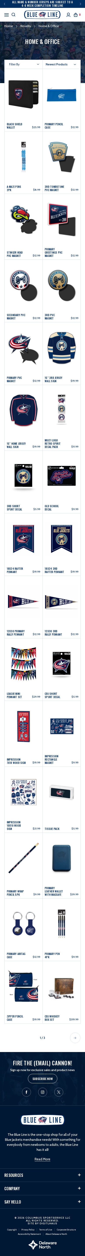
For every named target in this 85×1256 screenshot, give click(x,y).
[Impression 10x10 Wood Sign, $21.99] (24, 791)
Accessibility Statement (29, 1234)
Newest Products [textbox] (57, 64)
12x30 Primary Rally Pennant (16, 632)
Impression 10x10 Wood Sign (14, 825)
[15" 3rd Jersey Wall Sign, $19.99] (61, 345)
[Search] (13, 15)
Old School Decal (52, 507)
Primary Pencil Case (54, 125)
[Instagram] (42, 1092)
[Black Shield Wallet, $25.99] (24, 92)
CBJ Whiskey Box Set (52, 1018)
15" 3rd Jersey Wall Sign (54, 379)
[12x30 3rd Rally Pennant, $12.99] (61, 599)
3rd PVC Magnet (50, 316)
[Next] (75, 1038)
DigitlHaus (48, 1223)
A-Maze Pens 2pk (14, 188)
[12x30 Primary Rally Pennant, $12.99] (24, 599)
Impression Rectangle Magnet (52, 759)
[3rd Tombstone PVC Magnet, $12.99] (61, 154)
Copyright (12, 1229)
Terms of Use (45, 1229)
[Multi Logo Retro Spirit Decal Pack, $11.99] (61, 409)
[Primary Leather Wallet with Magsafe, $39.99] (61, 857)
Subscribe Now (42, 1078)
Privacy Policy (27, 1229)
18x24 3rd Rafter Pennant (54, 570)
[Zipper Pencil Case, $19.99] (24, 984)
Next (80, 4)
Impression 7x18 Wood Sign (16, 761)
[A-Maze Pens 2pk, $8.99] (24, 154)
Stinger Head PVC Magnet (15, 254)
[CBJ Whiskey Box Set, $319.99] (61, 984)
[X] (58, 1092)
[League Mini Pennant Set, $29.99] (24, 661)
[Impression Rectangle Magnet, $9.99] (61, 725)
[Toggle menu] (6, 14)
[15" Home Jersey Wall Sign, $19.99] (24, 409)
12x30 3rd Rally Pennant (53, 632)
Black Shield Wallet (14, 125)
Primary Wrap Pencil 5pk (15, 893)
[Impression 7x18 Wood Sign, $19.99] (24, 725)
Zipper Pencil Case (15, 1018)
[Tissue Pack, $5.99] (61, 791)
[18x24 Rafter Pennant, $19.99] (24, 536)
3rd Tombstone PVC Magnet (54, 188)
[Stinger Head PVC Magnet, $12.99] (24, 218)
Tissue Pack (52, 828)
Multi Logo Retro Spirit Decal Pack (53, 443)
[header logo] (43, 14)
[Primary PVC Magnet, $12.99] (24, 345)
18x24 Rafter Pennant (15, 570)
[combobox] (61, 64)
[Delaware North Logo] (42, 1245)
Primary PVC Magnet (14, 379)
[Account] (68, 15)
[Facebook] (26, 1092)
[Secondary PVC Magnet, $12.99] (24, 283)
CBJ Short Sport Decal (52, 695)
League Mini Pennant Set (14, 695)
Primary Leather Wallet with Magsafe (54, 891)
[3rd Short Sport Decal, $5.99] (24, 474)
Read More (42, 1159)
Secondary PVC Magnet (16, 316)
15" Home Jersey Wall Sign (16, 445)
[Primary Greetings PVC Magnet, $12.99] (61, 218)
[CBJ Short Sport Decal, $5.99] (61, 661)
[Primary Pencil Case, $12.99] (61, 92)
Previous (4, 4)
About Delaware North (56, 1234)
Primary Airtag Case (16, 955)
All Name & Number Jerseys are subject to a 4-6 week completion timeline (42, 3)
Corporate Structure (66, 1229)
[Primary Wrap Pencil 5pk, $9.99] (24, 857)
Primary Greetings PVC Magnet (53, 252)
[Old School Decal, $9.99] (61, 474)
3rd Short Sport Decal (14, 507)
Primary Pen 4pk (52, 955)
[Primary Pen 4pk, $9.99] (61, 922)
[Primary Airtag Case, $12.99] (24, 922)
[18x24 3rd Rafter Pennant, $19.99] (61, 536)
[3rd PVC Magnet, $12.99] (61, 283)
